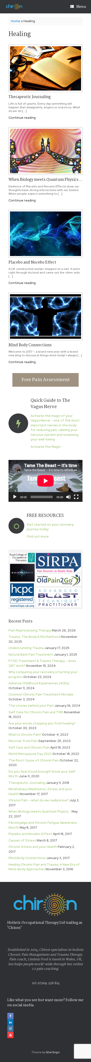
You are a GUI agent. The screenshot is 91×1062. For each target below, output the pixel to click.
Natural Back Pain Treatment (30, 654)
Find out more (38, 536)
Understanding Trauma (26, 648)
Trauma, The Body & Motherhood (34, 637)
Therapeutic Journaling (29, 97)
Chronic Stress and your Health (32, 847)
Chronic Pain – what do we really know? (38, 800)
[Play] (14, 496)
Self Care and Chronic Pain (29, 747)
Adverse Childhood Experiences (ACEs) (38, 683)
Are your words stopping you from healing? (41, 723)
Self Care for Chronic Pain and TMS (35, 712)
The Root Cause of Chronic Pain (33, 760)
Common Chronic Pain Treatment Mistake (40, 694)
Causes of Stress (22, 840)
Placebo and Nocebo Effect (32, 262)
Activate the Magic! (46, 447)
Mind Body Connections (30, 345)
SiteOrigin (53, 1052)
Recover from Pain (23, 741)
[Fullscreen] (76, 496)
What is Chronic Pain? (24, 734)
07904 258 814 (48, 983)
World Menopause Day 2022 (30, 754)
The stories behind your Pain (31, 706)
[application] (45, 481)
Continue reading (22, 118)
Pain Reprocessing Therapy (29, 630)
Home (15, 21)
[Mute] (68, 496)
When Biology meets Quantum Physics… (45, 180)
